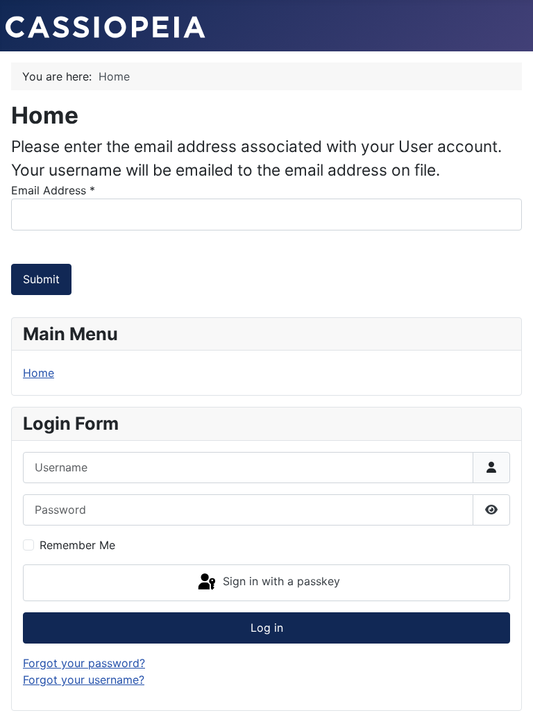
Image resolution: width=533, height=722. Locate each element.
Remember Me (77, 545)
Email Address (53, 190)
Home (38, 373)
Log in (267, 628)
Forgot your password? (84, 663)
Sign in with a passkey (279, 582)
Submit (41, 279)
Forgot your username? (83, 680)
